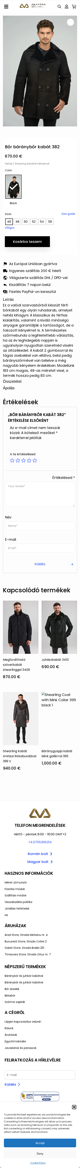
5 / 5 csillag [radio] (34, 460)
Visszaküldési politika (18, 902)
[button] (74, 1107)
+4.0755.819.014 (40, 842)
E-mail (10, 539)
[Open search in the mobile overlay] (59, 6)
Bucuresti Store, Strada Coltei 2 (26, 941)
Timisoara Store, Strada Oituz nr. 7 (28, 954)
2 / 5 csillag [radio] (18, 460)
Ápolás (9, 388)
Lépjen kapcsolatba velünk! (23, 1022)
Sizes (8, 214)
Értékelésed (63, 477)
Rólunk (9, 1028)
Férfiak (8, 163)
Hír (6, 915)
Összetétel (12, 381)
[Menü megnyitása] (6, 6)
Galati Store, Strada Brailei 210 (24, 948)
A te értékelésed (22, 454)
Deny (40, 1153)
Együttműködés (15, 1041)
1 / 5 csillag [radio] (12, 460)
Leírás (8, 299)
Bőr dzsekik (12, 989)
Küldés (10, 1084)
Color (8, 170)
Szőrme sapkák (15, 1002)
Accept (40, 1143)
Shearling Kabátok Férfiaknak (32, 163)
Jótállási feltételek (17, 909)
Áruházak (11, 1035)
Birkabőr (10, 995)
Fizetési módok (15, 889)
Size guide (68, 214)
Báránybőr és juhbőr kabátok (24, 976)
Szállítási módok (15, 895)
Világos (9, 228)
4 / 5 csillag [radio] (29, 460)
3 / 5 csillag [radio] (23, 460)
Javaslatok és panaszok (21, 1048)
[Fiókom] (66, 6)
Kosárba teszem (27, 241)
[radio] (13, 186)
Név (8, 517)
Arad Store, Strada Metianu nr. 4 (26, 935)
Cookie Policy (38, 1163)
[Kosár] (74, 6)
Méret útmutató (16, 882)
